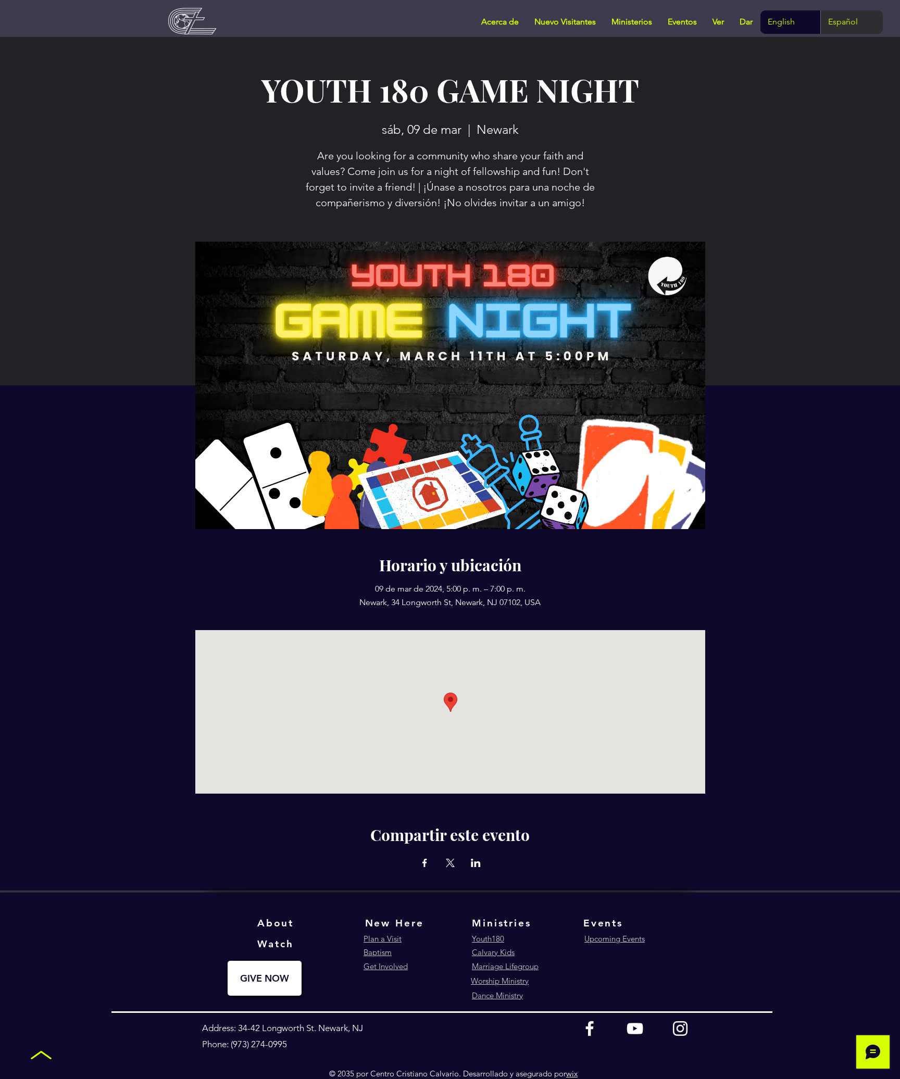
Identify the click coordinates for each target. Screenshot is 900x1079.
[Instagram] (680, 1028)
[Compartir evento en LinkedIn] (476, 863)
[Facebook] (589, 1028)
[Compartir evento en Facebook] (425, 863)
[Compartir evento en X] (450, 863)
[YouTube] (635, 1028)
